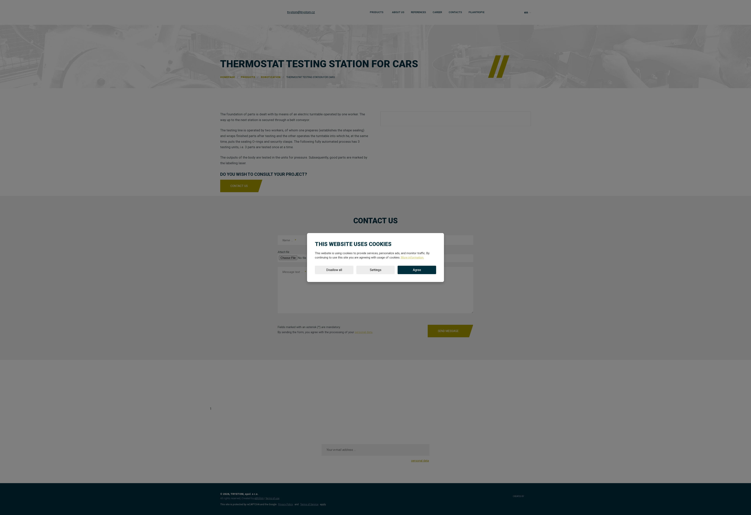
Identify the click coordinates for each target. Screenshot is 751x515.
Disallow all (334, 270)
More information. (412, 257)
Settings (375, 270)
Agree (417, 270)
